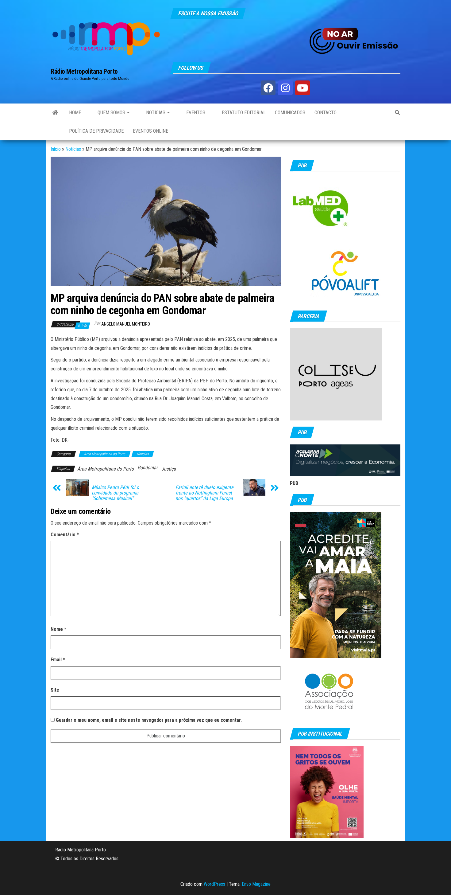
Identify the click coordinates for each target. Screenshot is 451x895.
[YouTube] (302, 87)
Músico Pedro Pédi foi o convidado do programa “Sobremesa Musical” (115, 493)
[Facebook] (268, 87)
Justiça (168, 469)
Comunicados (290, 112)
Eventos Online (150, 131)
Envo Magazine (256, 884)
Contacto (325, 112)
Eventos (195, 112)
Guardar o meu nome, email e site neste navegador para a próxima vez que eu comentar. (149, 720)
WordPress (214, 884)
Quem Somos (111, 112)
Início (56, 149)
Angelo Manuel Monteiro (125, 324)
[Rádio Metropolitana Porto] (55, 113)
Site (55, 690)
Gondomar (147, 468)
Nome (58, 629)
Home (75, 112)
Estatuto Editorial (243, 112)
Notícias (156, 112)
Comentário (65, 534)
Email (58, 659)
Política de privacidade (96, 131)
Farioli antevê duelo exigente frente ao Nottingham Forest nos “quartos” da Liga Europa (204, 493)
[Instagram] (285, 87)
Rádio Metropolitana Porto (84, 71)
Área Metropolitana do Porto (104, 454)
